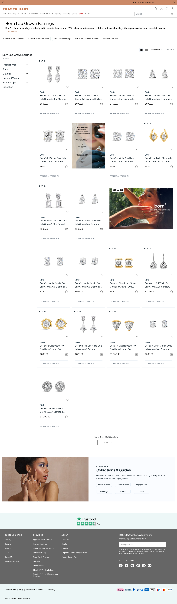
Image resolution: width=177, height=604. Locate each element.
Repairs (7, 548)
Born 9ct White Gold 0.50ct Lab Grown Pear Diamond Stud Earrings (88, 223)
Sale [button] (81, 14)
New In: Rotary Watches (89, 2)
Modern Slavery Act (69, 557)
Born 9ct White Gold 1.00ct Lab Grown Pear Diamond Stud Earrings (158, 98)
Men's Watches (104, 485)
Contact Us (9, 557)
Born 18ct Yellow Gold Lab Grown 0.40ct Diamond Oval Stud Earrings (53, 160)
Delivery (8, 540)
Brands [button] (66, 14)
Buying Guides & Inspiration (43, 548)
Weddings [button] (45, 14)
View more (106, 442)
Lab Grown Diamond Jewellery (86, 39)
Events (64, 544)
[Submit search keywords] (172, 13)
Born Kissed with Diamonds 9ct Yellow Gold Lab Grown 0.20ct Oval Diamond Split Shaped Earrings (158, 160)
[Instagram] (121, 565)
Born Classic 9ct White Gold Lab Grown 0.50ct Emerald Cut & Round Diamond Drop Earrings (53, 223)
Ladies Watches (123, 485)
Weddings (104, 492)
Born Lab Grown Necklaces (38, 39)
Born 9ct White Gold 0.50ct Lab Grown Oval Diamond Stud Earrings (158, 348)
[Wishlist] (67, 87)
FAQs (7, 553)
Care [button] (87, 14)
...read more (11, 32)
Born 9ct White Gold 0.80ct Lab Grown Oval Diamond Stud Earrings (53, 285)
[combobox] (154, 14)
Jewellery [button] (33, 14)
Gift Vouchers (38, 566)
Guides (141, 492)
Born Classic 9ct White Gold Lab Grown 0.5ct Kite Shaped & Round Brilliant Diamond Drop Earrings (88, 348)
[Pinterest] (132, 565)
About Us (65, 540)
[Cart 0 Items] (172, 8)
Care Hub (36, 561)
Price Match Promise (41, 557)
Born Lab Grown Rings (62, 39)
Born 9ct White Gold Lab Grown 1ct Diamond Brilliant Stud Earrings (88, 98)
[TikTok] (138, 565)
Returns (8, 544)
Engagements (141, 485)
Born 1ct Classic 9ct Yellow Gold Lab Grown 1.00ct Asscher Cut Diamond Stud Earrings (123, 285)
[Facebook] (126, 565)
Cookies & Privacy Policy (14, 590)
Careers (65, 548)
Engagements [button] (9, 14)
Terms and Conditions (34, 590)
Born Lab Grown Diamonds (13, 39)
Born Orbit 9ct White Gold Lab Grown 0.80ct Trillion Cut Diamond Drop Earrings (158, 285)
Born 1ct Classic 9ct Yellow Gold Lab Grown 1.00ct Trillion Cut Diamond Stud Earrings (123, 348)
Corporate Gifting (39, 553)
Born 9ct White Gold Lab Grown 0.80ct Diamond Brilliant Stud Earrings (122, 98)
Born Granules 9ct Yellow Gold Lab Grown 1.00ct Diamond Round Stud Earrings (52, 348)
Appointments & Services (42, 540)
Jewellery (122, 492)
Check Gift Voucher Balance (44, 570)
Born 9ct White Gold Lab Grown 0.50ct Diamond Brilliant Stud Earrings (122, 160)
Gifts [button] (74, 14)
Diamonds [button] (56, 14)
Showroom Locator (12, 561)
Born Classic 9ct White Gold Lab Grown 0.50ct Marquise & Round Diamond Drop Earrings (53, 98)
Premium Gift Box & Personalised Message (45, 575)
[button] (161, 8)
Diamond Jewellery (110, 39)
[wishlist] (166, 8)
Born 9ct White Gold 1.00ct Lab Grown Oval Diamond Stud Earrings (88, 285)
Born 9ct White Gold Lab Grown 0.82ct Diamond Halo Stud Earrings (52, 410)
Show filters (155, 49)
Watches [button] (22, 14)
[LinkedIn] (144, 565)
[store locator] (156, 8)
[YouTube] (150, 565)
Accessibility (50, 590)
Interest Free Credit (40, 544)
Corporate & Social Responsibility (74, 553)
